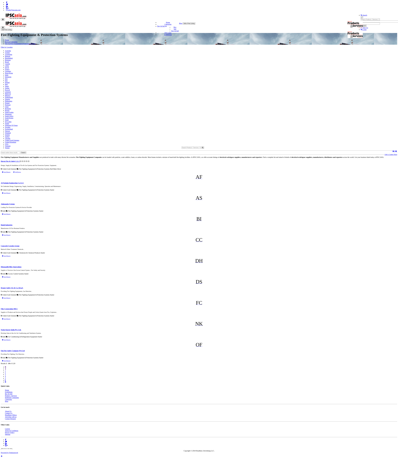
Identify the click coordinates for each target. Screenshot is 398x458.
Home (168, 22)
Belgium (8, 60)
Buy (175, 27)
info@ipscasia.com (14, 10)
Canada (7, 64)
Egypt (7, 67)
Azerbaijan (8, 54)
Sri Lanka (8, 122)
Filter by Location (7, 47)
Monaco (7, 95)
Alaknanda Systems (8, 204)
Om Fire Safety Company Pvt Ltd (13, 351)
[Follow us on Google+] (7, 8)
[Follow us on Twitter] (7, 4)
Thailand (8, 133)
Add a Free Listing (189, 23)
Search (364, 15)
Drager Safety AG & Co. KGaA (12, 288)
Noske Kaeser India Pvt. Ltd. (11, 330)
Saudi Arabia (9, 112)
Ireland (7, 82)
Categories (167, 24)
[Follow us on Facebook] (6, 2)
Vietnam (7, 146)
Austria (7, 53)
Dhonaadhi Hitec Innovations (11, 267)
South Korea (9, 118)
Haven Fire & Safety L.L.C (10, 161)
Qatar (7, 107)
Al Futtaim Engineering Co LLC (12, 183)
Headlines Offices (11, 415)
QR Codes (167, 33)
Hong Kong (9, 73)
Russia (7, 110)
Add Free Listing (7, 29)
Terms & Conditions (11, 431)
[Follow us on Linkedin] (7, 6)
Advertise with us (10, 417)
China (7, 66)
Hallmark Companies (12, 397)
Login (364, 29)
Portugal (7, 105)
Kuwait (7, 90)
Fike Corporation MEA (9, 309)
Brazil (7, 62)
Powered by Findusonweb (9, 453)
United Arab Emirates (12, 140)
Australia (8, 51)
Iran (6, 79)
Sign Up (365, 28)
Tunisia (7, 135)
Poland (7, 103)
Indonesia (8, 77)
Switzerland (9, 129)
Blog (180, 23)
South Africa (9, 116)
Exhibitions (168, 35)
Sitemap (7, 434)
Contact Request (10, 419)
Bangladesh (9, 58)
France (7, 69)
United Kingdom (10, 142)
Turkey (7, 136)
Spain (7, 120)
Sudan (7, 123)
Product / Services (11, 396)
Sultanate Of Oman (11, 125)
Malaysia (8, 94)
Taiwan (7, 131)
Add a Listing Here (391, 154)
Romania (8, 108)
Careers (7, 429)
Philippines (8, 101)
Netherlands (9, 97)
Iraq (6, 81)
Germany (8, 71)
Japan (7, 86)
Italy (6, 84)
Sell (175, 29)
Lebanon (8, 92)
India (6, 75)
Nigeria (7, 99)
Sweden (7, 127)
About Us (8, 411)
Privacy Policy (10, 432)
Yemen (7, 148)
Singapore (8, 114)
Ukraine (7, 138)
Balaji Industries (6, 225)
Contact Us (8, 413)
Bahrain (7, 56)
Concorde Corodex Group (10, 246)
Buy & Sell (161, 26)
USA (6, 144)
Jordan (7, 88)
